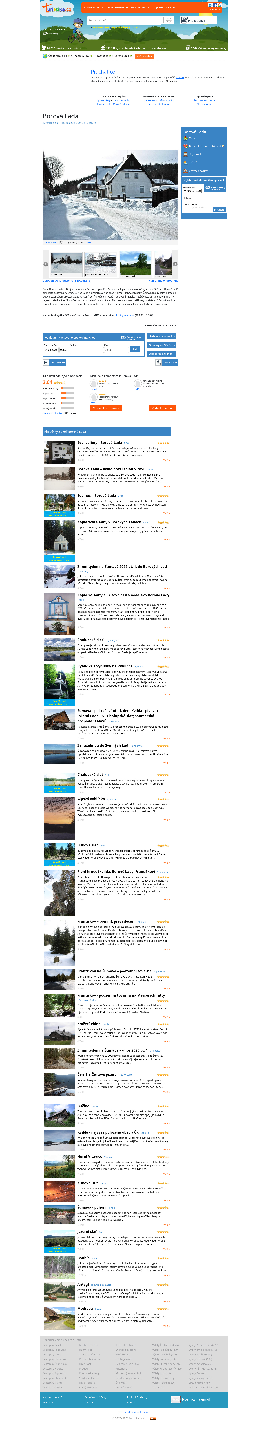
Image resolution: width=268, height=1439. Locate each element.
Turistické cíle (104, 104)
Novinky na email (196, 1399)
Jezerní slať (154, 104)
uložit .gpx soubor (124, 315)
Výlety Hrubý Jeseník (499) (167, 1368)
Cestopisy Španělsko (55, 1364)
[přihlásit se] (215, 5)
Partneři (89, 1402)
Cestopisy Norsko (53, 1368)
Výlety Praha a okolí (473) (203, 1345)
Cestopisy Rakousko (54, 1350)
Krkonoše (121, 1368)
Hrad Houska (87, 1382)
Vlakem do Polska (53, 1387)
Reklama (48, 1402)
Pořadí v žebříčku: (52, 413)
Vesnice (91, 123)
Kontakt (131, 1402)
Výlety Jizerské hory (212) (166, 1364)
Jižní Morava (123, 1354)
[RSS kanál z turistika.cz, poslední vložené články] (153, 1418)
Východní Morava (126, 1350)
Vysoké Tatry (123, 1387)
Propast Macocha (89, 1359)
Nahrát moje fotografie (163, 280)
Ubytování (195, 154)
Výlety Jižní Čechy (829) (165, 1350)
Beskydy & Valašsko (127, 1364)
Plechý (165, 104)
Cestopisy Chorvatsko (55, 1378)
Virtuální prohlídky (199, 1382)
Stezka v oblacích (89, 1378)
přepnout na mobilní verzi (134, 1412)
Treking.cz (158, 1387)
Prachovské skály (89, 1373)
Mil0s (138, 389)
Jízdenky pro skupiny (162, 336)
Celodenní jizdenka (160, 353)
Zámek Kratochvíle (154, 100)
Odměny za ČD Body (162, 345)
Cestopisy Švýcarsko (54, 1373)
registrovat (215, 8)
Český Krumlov (88, 1387)
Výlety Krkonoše (161, 1373)
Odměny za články (95, 1397)
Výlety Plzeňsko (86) (200, 1354)
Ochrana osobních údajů (203, 1387)
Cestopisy (125, 100)
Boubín (169, 100)
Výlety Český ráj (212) (164, 1354)
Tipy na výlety (103, 100)
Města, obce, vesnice (73, 123)
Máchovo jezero (88, 1345)
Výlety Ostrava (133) (200, 1359)
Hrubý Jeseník (124, 1359)
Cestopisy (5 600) (52, 1345)
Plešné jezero (204, 104)
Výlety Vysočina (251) (201, 1364)
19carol (93, 389)
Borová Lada (50, 242)
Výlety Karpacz (197, 1373)
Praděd (83, 1368)
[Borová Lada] (110, 195)
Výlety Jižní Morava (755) (203, 1368)
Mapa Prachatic (121, 104)
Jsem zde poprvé (52, 1397)
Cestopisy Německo (54, 1359)
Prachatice (103, 71)
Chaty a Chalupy (198, 171)
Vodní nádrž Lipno (90, 1354)
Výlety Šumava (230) (164, 1359)
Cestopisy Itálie (51, 1354)
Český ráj (121, 1382)
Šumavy (180, 77)
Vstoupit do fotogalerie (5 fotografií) (66, 280)
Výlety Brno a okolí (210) (203, 1350)
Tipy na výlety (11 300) (125, 27)
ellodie (93, 403)
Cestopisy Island (52, 1382)
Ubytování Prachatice (204, 100)
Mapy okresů (101, 27)
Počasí (193, 162)
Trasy (115, 100)
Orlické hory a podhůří (129, 1378)
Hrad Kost (85, 1364)
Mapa (192, 138)
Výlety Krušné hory (163, 1378)
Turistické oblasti (126, 1345)
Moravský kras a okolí (128, 1373)
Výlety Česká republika (165, 1345)
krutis (88, 242)
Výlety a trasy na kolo (201, 1378)
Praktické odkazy (137, 1397)
